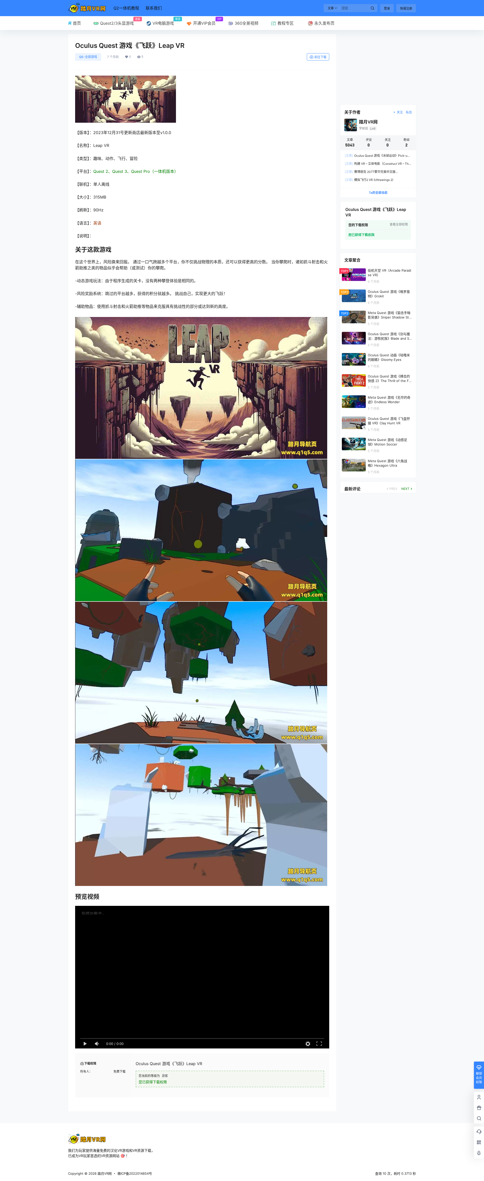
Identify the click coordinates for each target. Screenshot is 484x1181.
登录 (387, 8)
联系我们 (154, 8)
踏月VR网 (104, 1173)
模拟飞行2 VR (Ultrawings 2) (369, 180)
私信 (409, 112)
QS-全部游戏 (88, 57)
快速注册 (406, 8)
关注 (400, 112)
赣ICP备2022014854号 (134, 1173)
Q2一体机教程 (126, 8)
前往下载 (320, 57)
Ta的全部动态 (378, 193)
